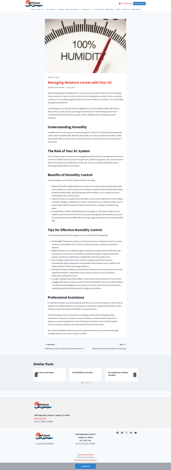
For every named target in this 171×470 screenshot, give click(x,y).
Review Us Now (139, 4)
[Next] (134, 375)
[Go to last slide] (36, 375)
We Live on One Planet (45, 372)
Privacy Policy (90, 454)
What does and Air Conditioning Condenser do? (64, 347)
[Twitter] (131, 433)
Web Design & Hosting (80, 460)
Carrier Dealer (99, 9)
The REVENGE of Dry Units (82, 372)
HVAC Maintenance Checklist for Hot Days (109, 347)
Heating (61, 9)
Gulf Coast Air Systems (57, 87)
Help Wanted (136, 9)
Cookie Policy (81, 454)
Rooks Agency (93, 460)
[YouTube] (136, 433)
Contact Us (126, 9)
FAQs (118, 9)
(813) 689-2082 (40, 418)
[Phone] (127, 433)
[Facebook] (117, 433)
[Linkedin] (122, 433)
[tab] (81, 382)
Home (32, 9)
